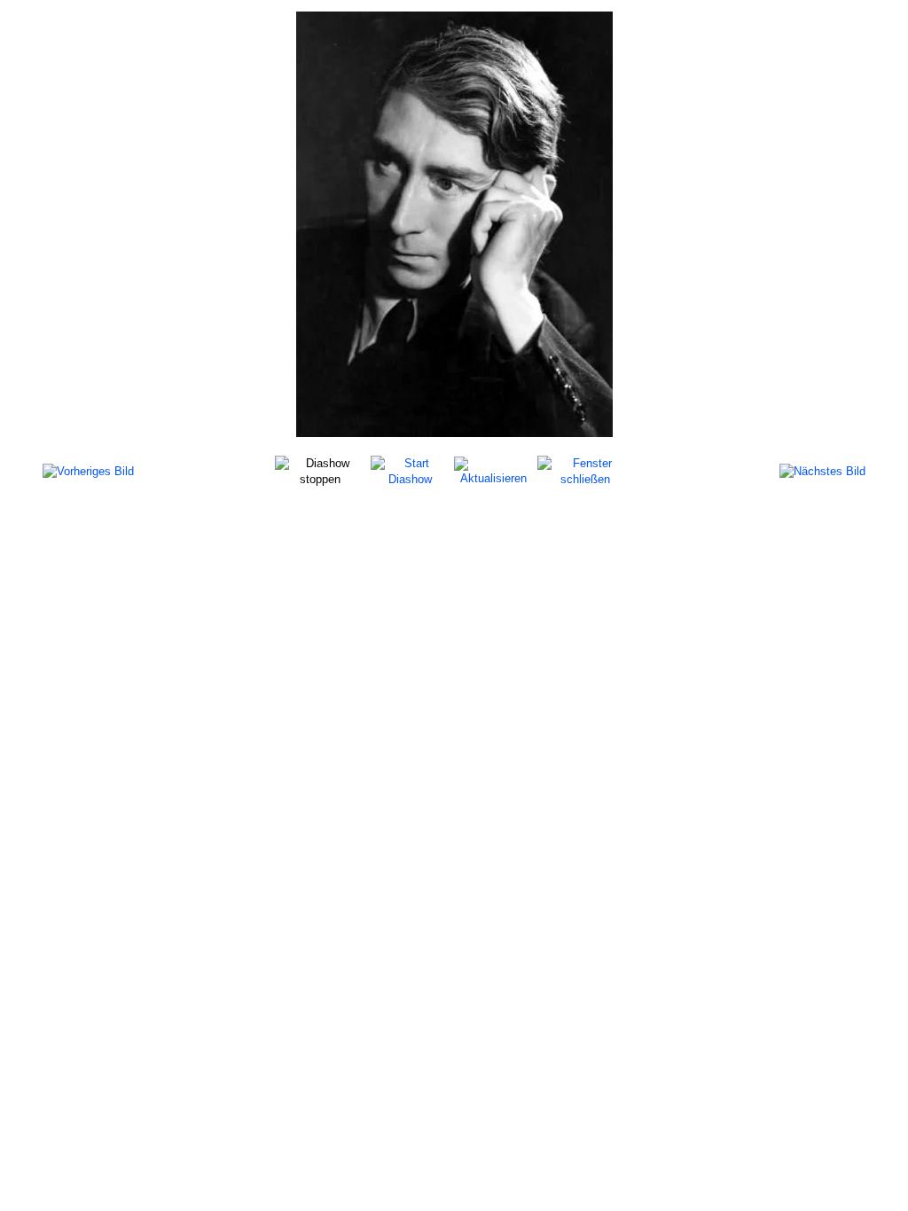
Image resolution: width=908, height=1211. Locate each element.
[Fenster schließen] (585, 470)
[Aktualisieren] (493, 470)
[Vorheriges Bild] (88, 471)
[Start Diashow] (410, 470)
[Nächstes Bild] (822, 471)
